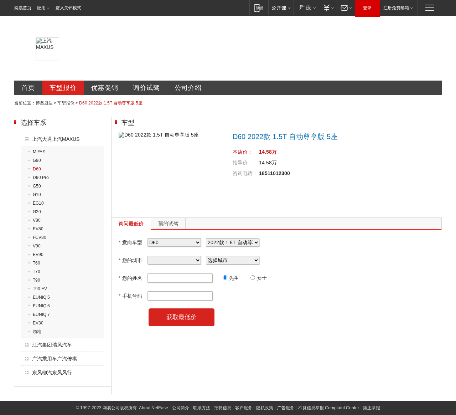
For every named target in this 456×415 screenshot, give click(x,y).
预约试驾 (168, 223)
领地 (37, 331)
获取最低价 (181, 317)
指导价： (243, 162)
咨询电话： (245, 173)
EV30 (38, 323)
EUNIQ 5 (41, 297)
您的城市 (130, 260)
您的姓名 (130, 278)
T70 (36, 271)
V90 (37, 246)
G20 (37, 211)
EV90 (38, 254)
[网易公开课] (281, 7)
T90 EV (40, 288)
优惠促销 (104, 87)
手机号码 (130, 296)
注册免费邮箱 (396, 7)
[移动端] (258, 7)
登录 (367, 7)
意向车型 (130, 242)
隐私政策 (264, 407)
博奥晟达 (44, 103)
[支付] (328, 7)
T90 (36, 280)
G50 (37, 186)
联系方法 (201, 407)
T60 (36, 263)
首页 (28, 87)
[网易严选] (306, 7)
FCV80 (39, 237)
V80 (37, 220)
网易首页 (22, 7)
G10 (37, 194)
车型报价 (63, 87)
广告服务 (285, 407)
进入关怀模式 (68, 7)
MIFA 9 (39, 151)
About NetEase (153, 407)
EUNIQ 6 (41, 305)
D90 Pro (41, 177)
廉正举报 (371, 407)
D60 (37, 168)
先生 (234, 278)
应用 (41, 7)
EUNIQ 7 (41, 314)
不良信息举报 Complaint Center (328, 407)
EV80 (38, 228)
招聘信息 (222, 407)
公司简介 (180, 407)
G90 (37, 160)
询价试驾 (146, 87)
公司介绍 (188, 87)
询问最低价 (131, 223)
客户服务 (243, 407)
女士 (262, 278)
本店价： (243, 152)
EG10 (38, 203)
